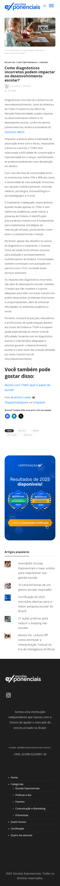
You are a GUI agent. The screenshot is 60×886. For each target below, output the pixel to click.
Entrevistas (21, 815)
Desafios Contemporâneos (21, 62)
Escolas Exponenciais (27, 788)
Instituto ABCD (14, 132)
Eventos (20, 801)
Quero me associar (21, 835)
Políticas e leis (23, 795)
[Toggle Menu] (51, 5)
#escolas (28, 435)
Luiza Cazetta (14, 86)
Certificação (17, 828)
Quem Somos (18, 822)
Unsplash (39, 402)
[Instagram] (8, 695)
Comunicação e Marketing (30, 808)
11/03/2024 (26, 86)
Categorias (17, 784)
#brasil (36, 431)
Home (14, 777)
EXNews (44, 62)
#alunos (22, 431)
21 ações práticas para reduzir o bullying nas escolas (33, 623)
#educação (12, 435)
